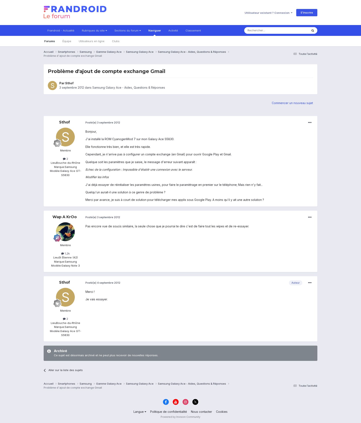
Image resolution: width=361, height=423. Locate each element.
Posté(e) (102, 122)
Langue (139, 411)
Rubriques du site (94, 30)
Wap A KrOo (64, 217)
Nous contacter (201, 411)
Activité (173, 30)
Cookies (222, 411)
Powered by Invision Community (180, 416)
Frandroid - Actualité (60, 30)
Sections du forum (126, 30)
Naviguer (154, 30)
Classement (193, 30)
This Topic (296, 30)
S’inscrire (307, 12)
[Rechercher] (312, 30)
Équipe (66, 41)
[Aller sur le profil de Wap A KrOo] (65, 231)
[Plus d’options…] (310, 122)
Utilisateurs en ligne (91, 41)
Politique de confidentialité (168, 411)
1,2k (67, 253)
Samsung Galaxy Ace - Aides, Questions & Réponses (128, 87)
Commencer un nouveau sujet (292, 103)
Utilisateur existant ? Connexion (268, 12)
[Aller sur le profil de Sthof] (52, 85)
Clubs (115, 41)
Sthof (69, 83)
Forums (49, 41)
